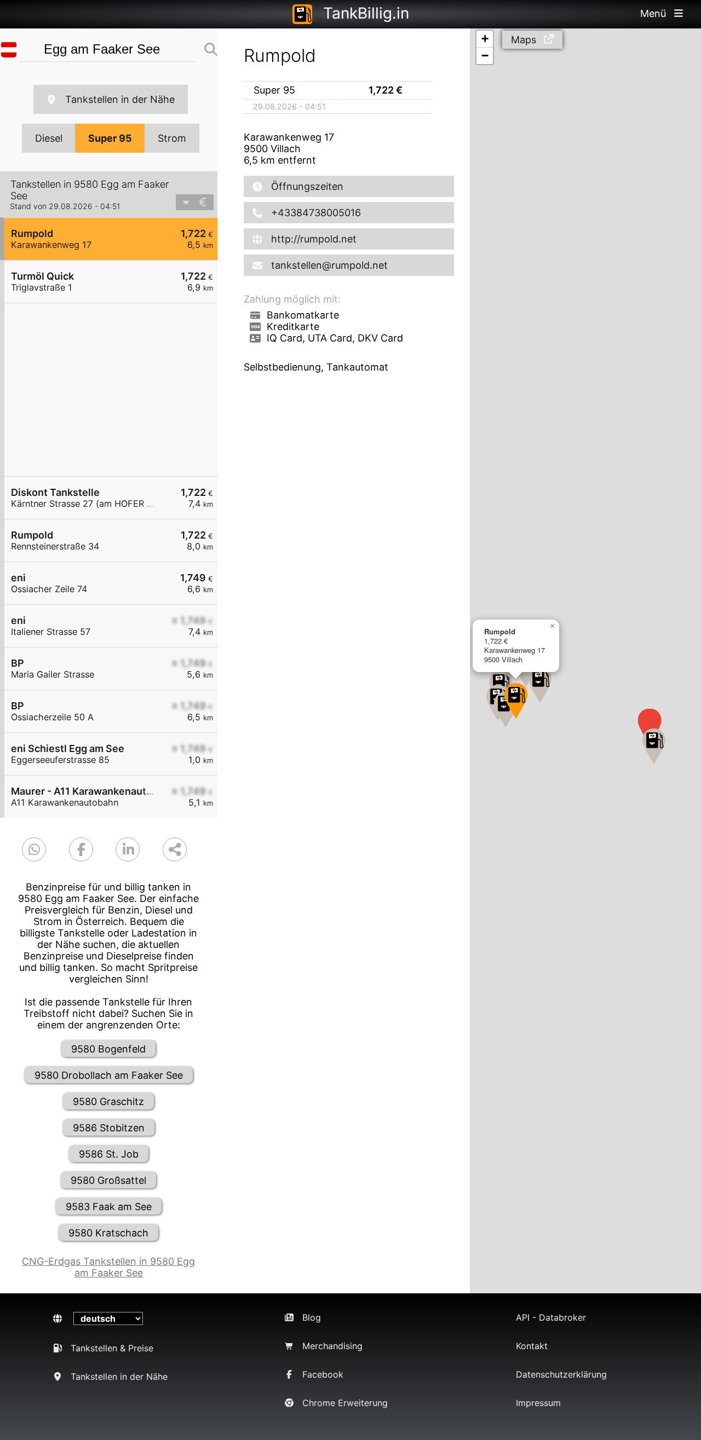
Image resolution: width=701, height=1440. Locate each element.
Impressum (538, 1402)
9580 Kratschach (108, 1233)
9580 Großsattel (108, 1180)
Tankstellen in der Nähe (120, 99)
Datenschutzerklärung (561, 1374)
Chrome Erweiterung (345, 1402)
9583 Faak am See (109, 1206)
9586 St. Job (109, 1154)
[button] (515, 701)
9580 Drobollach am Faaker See (109, 1075)
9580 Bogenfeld (108, 1049)
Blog (311, 1317)
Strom (172, 138)
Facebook (322, 1374)
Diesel (48, 138)
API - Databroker (551, 1317)
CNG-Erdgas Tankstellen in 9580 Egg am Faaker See (108, 1267)
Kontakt (532, 1345)
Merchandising (332, 1345)
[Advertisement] (116, 389)
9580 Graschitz (108, 1101)
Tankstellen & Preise (112, 1348)
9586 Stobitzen (109, 1128)
